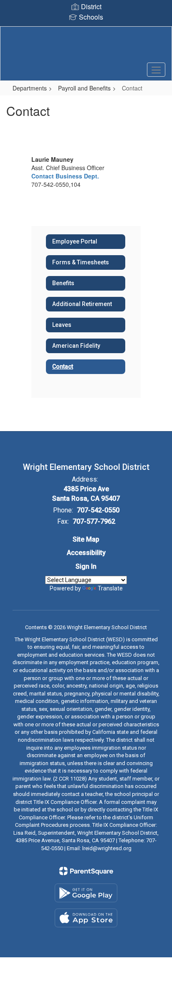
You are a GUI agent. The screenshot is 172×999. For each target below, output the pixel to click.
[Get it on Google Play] (86, 893)
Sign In (86, 566)
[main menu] (156, 70)
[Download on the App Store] (86, 918)
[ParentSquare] (86, 871)
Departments (30, 88)
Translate (110, 588)
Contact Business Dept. (65, 176)
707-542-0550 (98, 510)
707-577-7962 (94, 521)
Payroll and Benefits (84, 88)
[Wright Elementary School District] (86, 47)
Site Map (86, 539)
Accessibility (86, 553)
